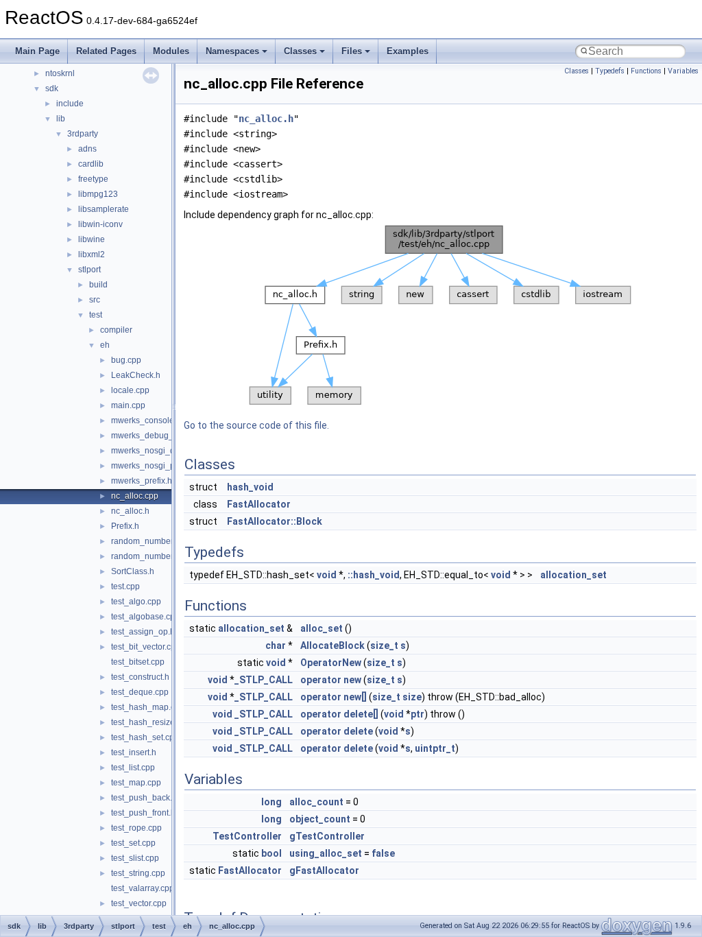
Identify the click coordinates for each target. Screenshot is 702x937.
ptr (417, 714)
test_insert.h (133, 752)
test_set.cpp (133, 843)
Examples (407, 51)
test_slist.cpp (135, 858)
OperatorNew (330, 662)
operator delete (336, 731)
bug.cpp (126, 360)
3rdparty (82, 134)
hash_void (250, 487)
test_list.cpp (133, 767)
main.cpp (128, 405)
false (383, 853)
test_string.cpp (138, 873)
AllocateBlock (332, 645)
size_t (384, 645)
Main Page (37, 51)
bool (271, 853)
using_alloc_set (325, 853)
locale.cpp (130, 390)
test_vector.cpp (139, 903)
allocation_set (573, 574)
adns (87, 149)
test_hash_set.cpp (145, 737)
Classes (300, 51)
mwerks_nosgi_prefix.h (154, 466)
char (275, 645)
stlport (89, 269)
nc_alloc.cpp (134, 496)
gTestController (327, 836)
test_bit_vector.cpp (145, 647)
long (271, 801)
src (94, 300)
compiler (116, 330)
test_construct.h (140, 677)
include (70, 103)
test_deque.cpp (140, 692)
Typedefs (610, 71)
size (412, 696)
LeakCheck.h (135, 375)
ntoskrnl (60, 73)
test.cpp (125, 586)
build (98, 284)
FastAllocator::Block (274, 521)
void (327, 574)
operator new (330, 679)
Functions (646, 71)
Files (351, 51)
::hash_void (374, 574)
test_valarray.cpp (142, 888)
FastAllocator (259, 504)
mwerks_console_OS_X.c (159, 420)
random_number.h (145, 556)
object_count (319, 819)
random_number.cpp (150, 541)
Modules (171, 51)
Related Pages (106, 51)
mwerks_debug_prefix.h (156, 435)
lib (60, 118)
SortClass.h (132, 571)
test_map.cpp (136, 782)
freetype (93, 179)
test (95, 315)
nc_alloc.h (130, 511)
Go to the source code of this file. (256, 425)
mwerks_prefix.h (141, 481)
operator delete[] (339, 714)
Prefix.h (125, 526)
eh (105, 345)
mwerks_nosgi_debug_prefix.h (168, 450)
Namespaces (232, 51)
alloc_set (321, 628)
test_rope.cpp (136, 828)
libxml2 (91, 254)
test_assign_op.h (143, 632)
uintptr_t (435, 748)
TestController (247, 836)
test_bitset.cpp (138, 662)
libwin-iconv (100, 224)
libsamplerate (103, 209)
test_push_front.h (143, 813)
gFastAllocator (324, 870)
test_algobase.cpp (145, 616)
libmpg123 (98, 194)
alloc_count (316, 801)
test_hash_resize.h (146, 722)
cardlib (91, 164)
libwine (91, 239)
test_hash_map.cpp (147, 707)
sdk (51, 88)
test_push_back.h (144, 798)
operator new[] (333, 696)
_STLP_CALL (263, 679)
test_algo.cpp (136, 601)
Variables (683, 71)
